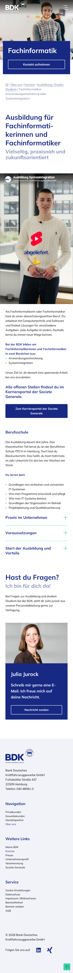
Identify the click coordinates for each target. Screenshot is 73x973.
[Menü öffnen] (65, 7)
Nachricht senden (36, 710)
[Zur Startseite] (6, 85)
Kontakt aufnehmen (36, 64)
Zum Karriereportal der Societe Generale (36, 411)
